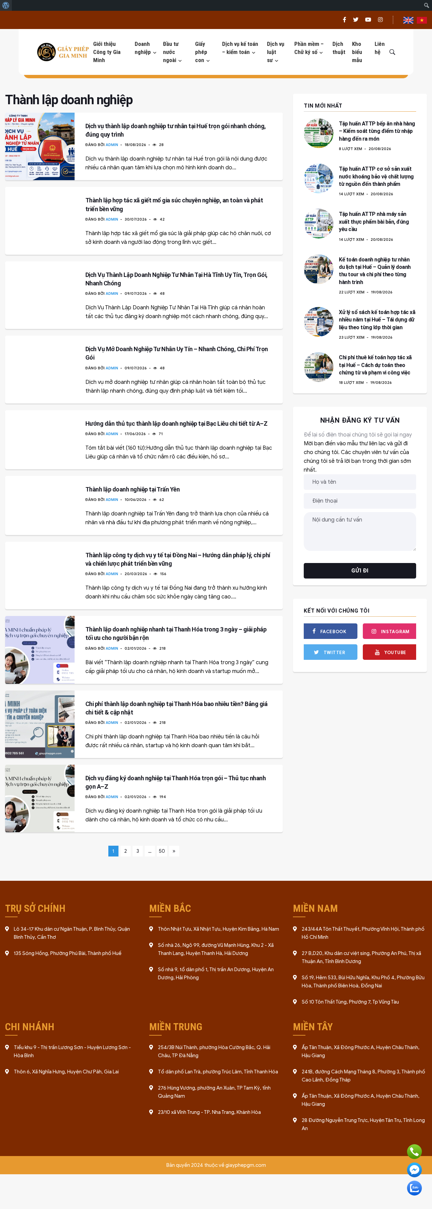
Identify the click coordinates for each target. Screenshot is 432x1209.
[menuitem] (6, 5)
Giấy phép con (201, 51)
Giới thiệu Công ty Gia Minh (106, 51)
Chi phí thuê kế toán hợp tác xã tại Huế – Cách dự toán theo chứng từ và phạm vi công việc (375, 365)
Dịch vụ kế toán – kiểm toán (240, 47)
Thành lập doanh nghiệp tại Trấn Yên (132, 489)
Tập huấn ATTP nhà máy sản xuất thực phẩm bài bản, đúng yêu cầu (374, 221)
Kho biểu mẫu (357, 51)
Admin (112, 144)
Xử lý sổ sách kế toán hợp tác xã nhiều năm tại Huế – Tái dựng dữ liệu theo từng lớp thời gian (377, 320)
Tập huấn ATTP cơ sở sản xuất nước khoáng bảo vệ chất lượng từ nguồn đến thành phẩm (376, 176)
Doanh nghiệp (143, 47)
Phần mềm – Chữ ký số (309, 47)
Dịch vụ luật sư (275, 51)
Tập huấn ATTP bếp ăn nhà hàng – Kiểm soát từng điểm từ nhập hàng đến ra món (377, 131)
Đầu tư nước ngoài (171, 51)
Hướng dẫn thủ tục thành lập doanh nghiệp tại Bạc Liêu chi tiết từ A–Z (176, 423)
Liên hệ (380, 47)
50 (162, 851)
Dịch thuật (338, 47)
